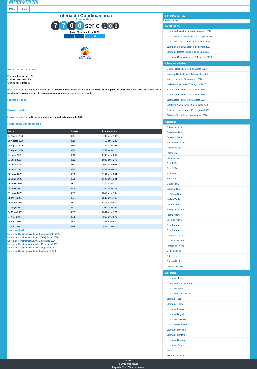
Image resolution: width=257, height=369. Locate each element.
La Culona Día (174, 194)
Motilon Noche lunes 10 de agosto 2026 (186, 84)
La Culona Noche (175, 240)
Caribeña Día (173, 189)
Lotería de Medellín (176, 330)
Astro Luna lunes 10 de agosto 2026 (184, 79)
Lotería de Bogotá (175, 314)
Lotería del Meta (175, 304)
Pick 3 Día (172, 168)
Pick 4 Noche (173, 225)
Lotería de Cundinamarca (179, 283)
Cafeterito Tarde (174, 137)
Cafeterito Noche (175, 235)
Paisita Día (172, 153)
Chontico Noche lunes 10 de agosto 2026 (187, 115)
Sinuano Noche (174, 261)
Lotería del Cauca (175, 345)
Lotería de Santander (177, 335)
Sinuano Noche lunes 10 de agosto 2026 (187, 69)
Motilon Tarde (173, 199)
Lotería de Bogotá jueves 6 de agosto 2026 (188, 52)
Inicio (12, 9)
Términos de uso (136, 367)
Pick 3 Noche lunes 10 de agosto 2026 (186, 89)
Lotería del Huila (175, 288)
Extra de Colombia (176, 355)
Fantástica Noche (175, 246)
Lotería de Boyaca (176, 340)
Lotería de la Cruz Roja (178, 293)
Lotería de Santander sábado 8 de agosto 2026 (190, 36)
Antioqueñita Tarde (176, 209)
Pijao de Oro (173, 173)
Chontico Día (173, 158)
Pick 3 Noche (173, 230)
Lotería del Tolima (175, 278)
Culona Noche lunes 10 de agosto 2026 (186, 100)
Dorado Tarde (173, 204)
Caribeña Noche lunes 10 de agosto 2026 (187, 74)
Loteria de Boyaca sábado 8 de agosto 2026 (188, 47)
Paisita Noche (173, 215)
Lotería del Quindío (176, 319)
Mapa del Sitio (119, 367)
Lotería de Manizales (177, 309)
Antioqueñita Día (175, 127)
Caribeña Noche (175, 266)
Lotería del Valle (175, 299)
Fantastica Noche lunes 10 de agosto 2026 (188, 110)
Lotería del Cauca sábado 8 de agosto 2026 (188, 41)
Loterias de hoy (171, 20)
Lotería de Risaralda (177, 324)
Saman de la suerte (176, 142)
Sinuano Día (173, 184)
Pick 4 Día (172, 163)
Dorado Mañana (174, 132)
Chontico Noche (174, 220)
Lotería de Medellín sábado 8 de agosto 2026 (189, 31)
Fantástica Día (174, 147)
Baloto (23, 9)
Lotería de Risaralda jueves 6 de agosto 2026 (189, 57)
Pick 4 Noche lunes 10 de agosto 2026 (186, 94)
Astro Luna (172, 256)
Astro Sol (171, 178)
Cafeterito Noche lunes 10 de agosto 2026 (187, 105)
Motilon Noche (174, 251)
